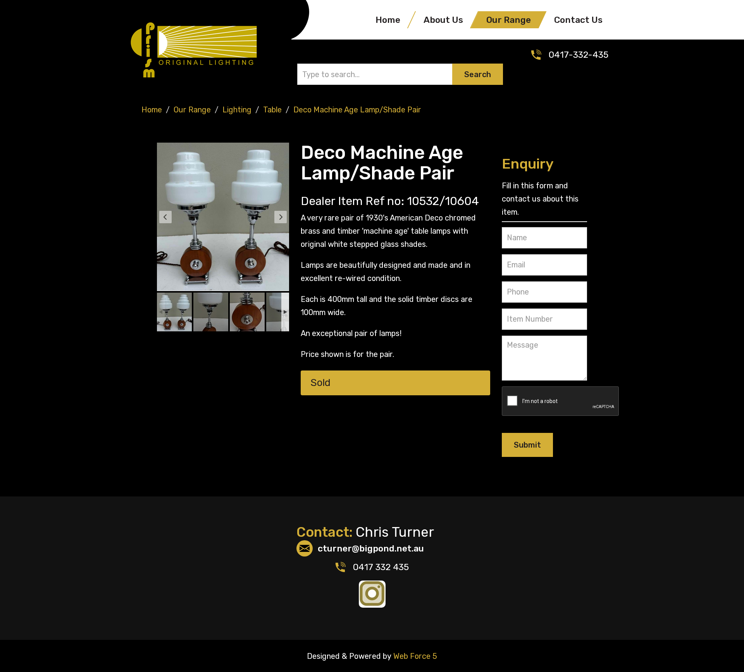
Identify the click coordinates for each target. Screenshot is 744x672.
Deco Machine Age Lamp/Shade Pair (357, 109)
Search (477, 74)
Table (272, 109)
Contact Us (578, 19)
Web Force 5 (414, 656)
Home (387, 19)
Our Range (508, 19)
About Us (443, 19)
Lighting (236, 109)
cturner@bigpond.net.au (371, 548)
